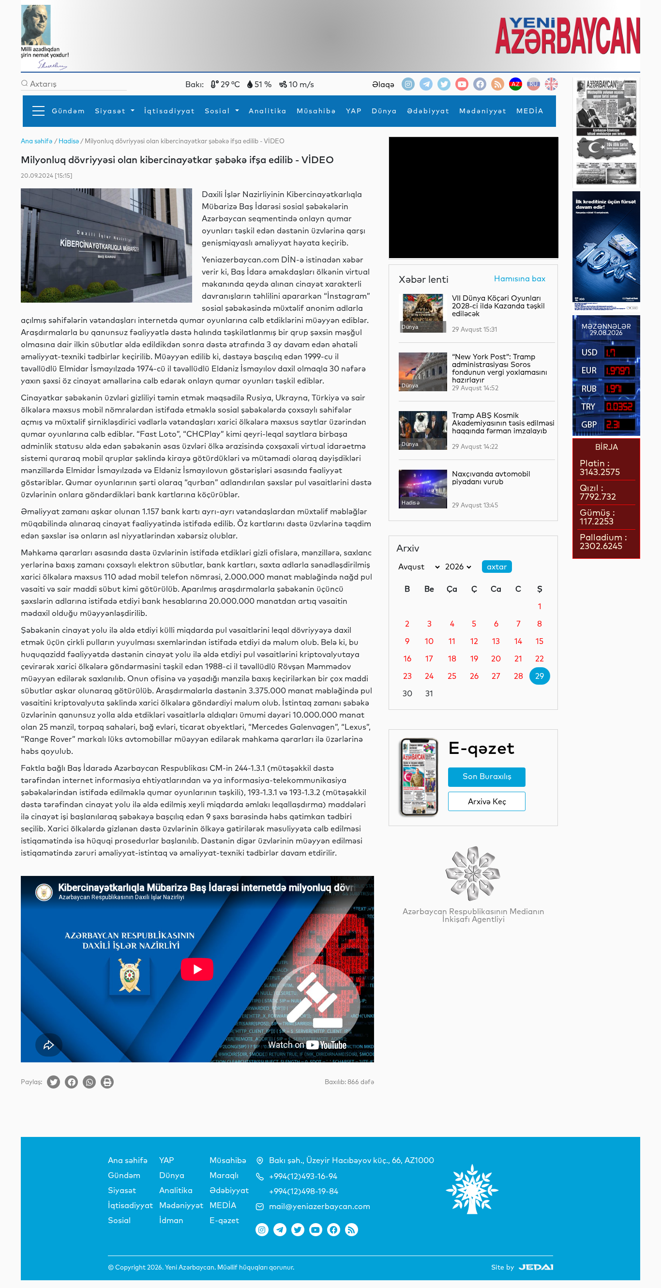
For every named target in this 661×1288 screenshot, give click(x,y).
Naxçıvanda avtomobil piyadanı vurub (491, 477)
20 (496, 658)
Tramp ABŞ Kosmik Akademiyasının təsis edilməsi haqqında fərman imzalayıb (503, 423)
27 (496, 676)
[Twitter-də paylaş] (53, 1082)
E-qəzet (224, 1220)
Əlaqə (383, 84)
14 (518, 641)
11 (452, 641)
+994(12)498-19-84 (303, 1191)
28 (518, 676)
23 (407, 676)
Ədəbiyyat (428, 111)
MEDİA (530, 111)
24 (429, 676)
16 (407, 658)
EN (551, 84)
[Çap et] (107, 1082)
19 (474, 658)
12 (474, 641)
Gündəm (68, 111)
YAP (354, 111)
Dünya (384, 111)
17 (429, 658)
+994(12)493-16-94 (303, 1176)
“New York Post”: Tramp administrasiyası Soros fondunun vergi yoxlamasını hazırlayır (499, 368)
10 (429, 641)
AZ (515, 84)
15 (539, 641)
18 (452, 658)
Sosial (219, 111)
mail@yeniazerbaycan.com (319, 1206)
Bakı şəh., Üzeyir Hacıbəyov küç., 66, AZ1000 (351, 1160)
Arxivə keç (487, 801)
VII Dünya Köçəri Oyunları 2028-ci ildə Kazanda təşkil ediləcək (498, 305)
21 (518, 658)
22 (539, 658)
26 (474, 676)
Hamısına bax (519, 279)
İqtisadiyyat (169, 111)
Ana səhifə (128, 1160)
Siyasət (112, 111)
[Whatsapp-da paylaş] (89, 1082)
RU (533, 84)
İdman (171, 1220)
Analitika (268, 111)
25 (452, 676)
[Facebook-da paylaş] (71, 1082)
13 (496, 641)
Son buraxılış (487, 776)
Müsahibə (316, 111)
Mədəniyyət (483, 111)
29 (539, 676)
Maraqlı (224, 1175)
